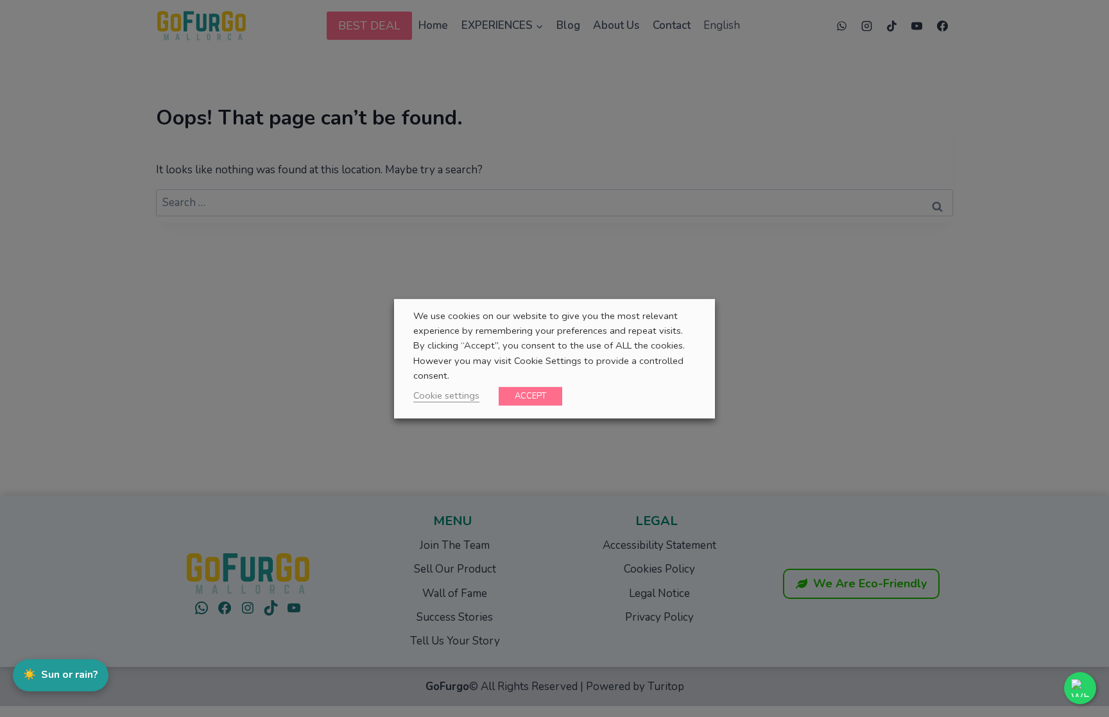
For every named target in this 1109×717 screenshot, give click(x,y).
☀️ (60, 675)
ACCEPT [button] (530, 396)
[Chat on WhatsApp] (1080, 688)
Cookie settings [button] (446, 395)
